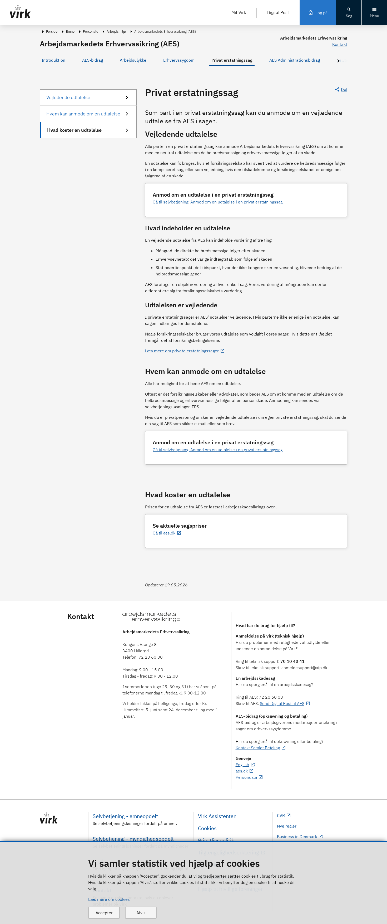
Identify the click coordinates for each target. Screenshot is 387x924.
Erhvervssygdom (179, 60)
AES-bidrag (92, 60)
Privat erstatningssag (231, 60)
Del (344, 89)
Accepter (104, 912)
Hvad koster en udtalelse (74, 130)
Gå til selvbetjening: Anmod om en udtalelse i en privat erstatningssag (217, 202)
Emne (70, 31)
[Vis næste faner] (338, 61)
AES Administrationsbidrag (294, 60)
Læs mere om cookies (109, 899)
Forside (51, 31)
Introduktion (53, 60)
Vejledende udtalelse (68, 97)
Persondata (246, 777)
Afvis (141, 912)
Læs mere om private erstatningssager (182, 350)
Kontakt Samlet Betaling (258, 747)
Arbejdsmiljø (116, 31)
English (242, 764)
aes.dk (242, 771)
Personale (90, 31)
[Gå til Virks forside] (62, 818)
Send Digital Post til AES (282, 703)
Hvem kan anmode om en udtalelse (83, 114)
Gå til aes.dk (164, 533)
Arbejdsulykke (133, 60)
